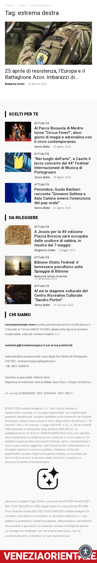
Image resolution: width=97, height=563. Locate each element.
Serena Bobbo (42, 146)
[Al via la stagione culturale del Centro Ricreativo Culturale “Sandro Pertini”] (18, 294)
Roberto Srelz (15, 84)
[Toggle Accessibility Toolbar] (85, 551)
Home (9, 5)
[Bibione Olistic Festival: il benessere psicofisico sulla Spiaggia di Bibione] (18, 266)
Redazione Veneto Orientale (50, 276)
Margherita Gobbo (44, 250)
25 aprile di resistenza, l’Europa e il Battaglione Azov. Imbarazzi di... (45, 74)
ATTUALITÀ (41, 123)
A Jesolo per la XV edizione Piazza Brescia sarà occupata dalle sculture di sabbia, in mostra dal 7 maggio (61, 238)
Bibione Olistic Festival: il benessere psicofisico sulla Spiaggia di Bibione (58, 267)
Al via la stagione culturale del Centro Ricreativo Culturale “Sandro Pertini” (61, 295)
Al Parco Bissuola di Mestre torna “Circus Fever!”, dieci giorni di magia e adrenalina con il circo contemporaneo (63, 135)
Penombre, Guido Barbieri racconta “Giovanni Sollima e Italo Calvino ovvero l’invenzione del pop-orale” (62, 196)
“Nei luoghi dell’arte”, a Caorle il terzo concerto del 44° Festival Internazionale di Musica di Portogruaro (62, 165)
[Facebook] (70, 556)
